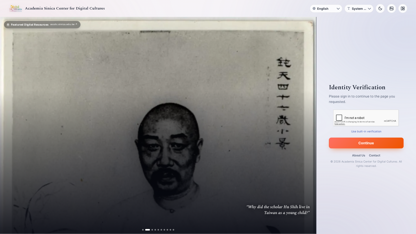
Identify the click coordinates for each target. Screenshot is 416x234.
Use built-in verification (366, 131)
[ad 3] (150, 230)
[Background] (391, 8)
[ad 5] (157, 230)
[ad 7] (163, 230)
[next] (308, 125)
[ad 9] (169, 230)
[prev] (8, 125)
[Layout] (402, 8)
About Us (358, 155)
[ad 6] (160, 230)
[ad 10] (172, 230)
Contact (374, 155)
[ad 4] (154, 230)
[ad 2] (147, 230)
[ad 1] (144, 230)
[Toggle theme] (380, 8)
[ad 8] (166, 230)
